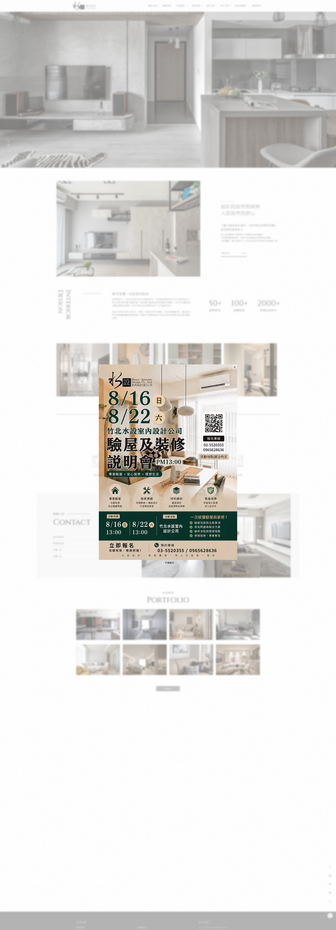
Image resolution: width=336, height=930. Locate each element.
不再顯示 (169, 562)
